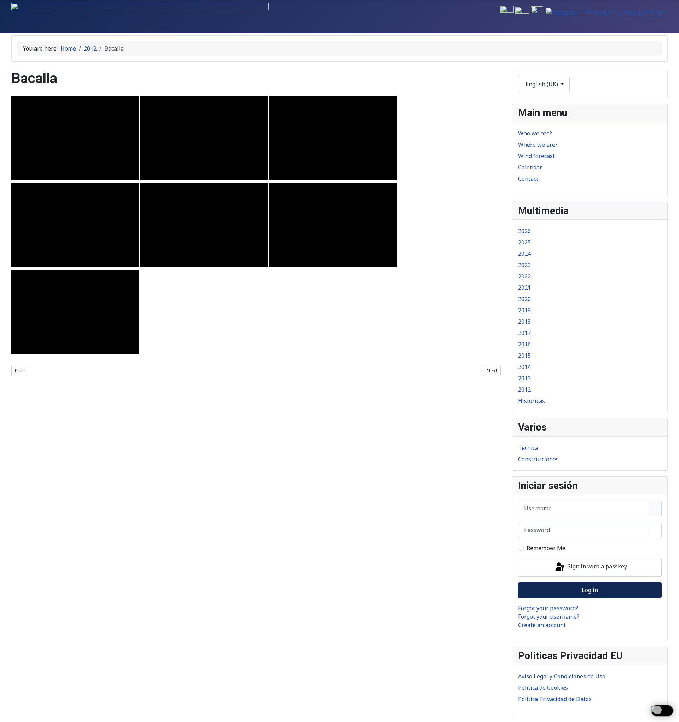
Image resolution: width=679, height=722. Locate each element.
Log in (590, 590)
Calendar (530, 167)
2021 (524, 287)
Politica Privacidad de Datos (555, 699)
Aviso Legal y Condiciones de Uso (561, 676)
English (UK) (541, 84)
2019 (524, 310)
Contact (528, 179)
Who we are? (535, 133)
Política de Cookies (543, 688)
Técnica (528, 448)
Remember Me (546, 548)
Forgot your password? (548, 608)
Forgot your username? (548, 616)
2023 (524, 265)
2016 (524, 344)
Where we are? (538, 145)
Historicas (531, 401)
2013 (524, 378)
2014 (524, 367)
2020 (524, 299)
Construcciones (538, 459)
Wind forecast (536, 156)
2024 (524, 254)
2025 (524, 242)
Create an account (542, 625)
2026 (524, 231)
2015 (524, 355)
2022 (524, 276)
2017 (524, 333)
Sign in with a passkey (596, 567)
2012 (524, 389)
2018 (524, 321)
